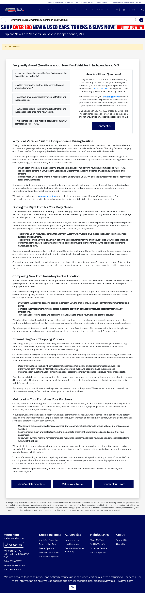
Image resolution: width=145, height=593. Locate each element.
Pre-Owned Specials (49, 557)
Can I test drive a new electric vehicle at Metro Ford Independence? (40, 98)
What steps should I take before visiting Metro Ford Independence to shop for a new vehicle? (40, 110)
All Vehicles (73, 534)
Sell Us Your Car (98, 544)
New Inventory (72, 540)
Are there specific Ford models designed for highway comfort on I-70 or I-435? (41, 122)
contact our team (100, 88)
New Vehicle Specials (49, 552)
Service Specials (98, 552)
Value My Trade (97, 540)
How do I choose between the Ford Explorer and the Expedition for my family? (41, 74)
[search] (142, 10)
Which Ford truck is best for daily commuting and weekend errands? (39, 86)
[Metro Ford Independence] (16, 9)
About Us (120, 544)
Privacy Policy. (124, 580)
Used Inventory (72, 544)
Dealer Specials (46, 548)
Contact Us (15, 544)
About (120, 534)
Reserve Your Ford (47, 544)
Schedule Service (98, 548)
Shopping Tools (50, 534)
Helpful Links (99, 534)
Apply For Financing (48, 540)
